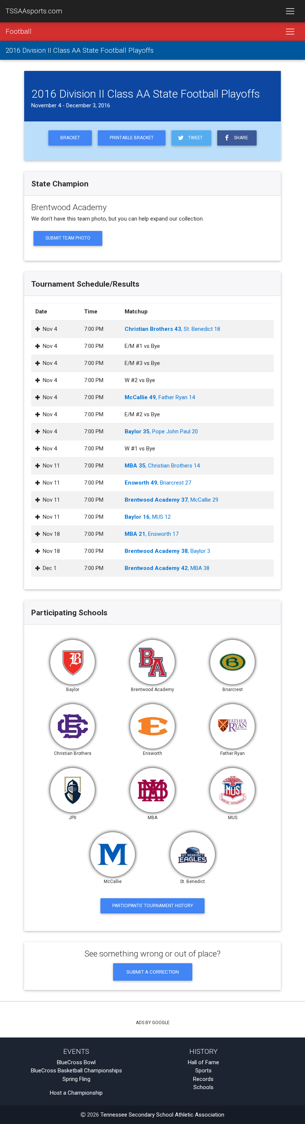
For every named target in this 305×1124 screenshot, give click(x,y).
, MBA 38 (167, 568)
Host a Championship (76, 1092)
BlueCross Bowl (76, 1062)
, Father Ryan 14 (160, 397)
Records (203, 1079)
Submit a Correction (152, 972)
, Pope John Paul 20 (161, 431)
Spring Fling (76, 1079)
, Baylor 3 (167, 551)
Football (19, 31)
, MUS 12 (148, 517)
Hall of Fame (203, 1062)
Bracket (70, 137)
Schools (203, 1087)
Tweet (194, 137)
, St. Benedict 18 (172, 329)
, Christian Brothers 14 (162, 465)
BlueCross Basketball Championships (76, 1070)
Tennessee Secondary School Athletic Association (162, 1114)
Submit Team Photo (67, 238)
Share (240, 137)
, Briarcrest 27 (158, 482)
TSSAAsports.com (34, 11)
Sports (203, 1070)
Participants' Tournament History (152, 905)
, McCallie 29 (171, 499)
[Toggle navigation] (289, 11)
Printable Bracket (132, 137)
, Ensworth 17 (152, 534)
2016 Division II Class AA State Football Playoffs (80, 50)
